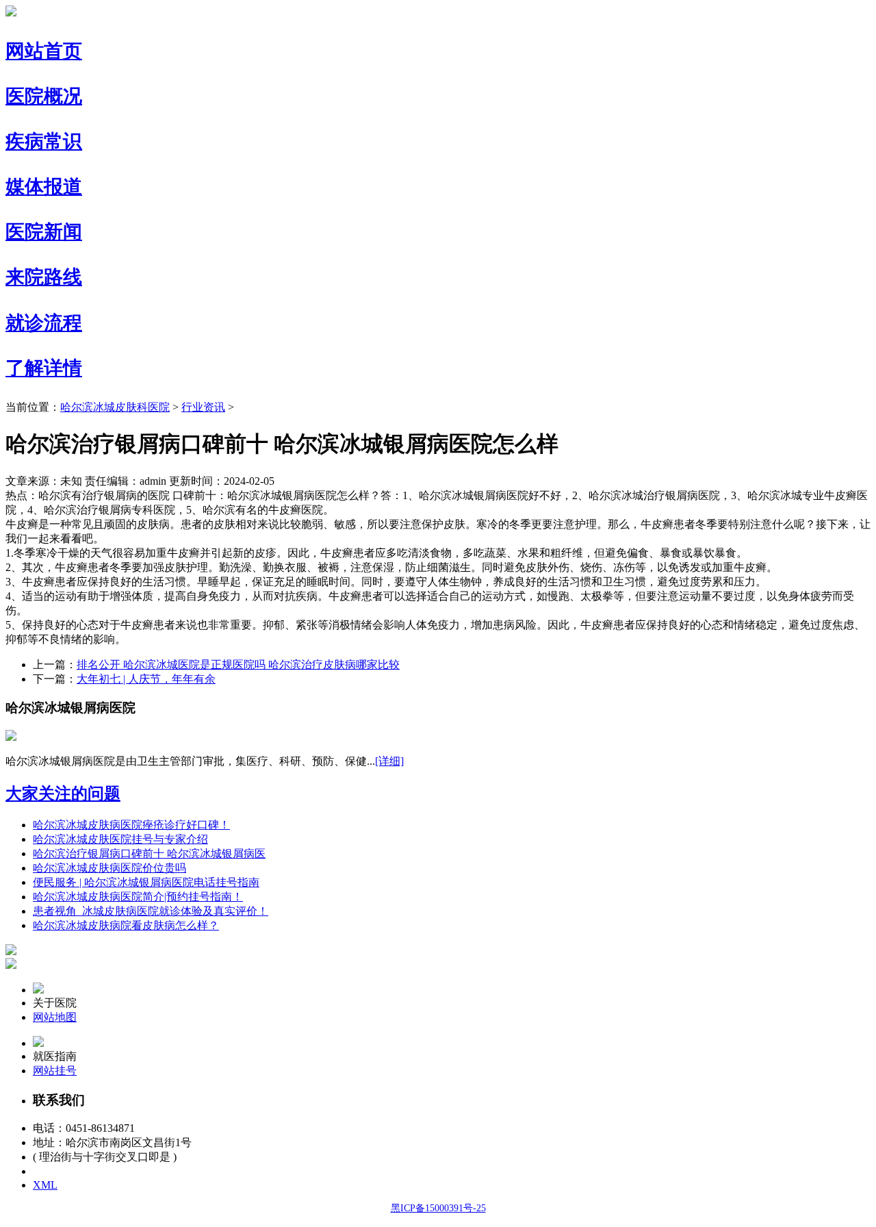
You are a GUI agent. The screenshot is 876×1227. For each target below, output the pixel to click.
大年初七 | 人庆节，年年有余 (146, 679)
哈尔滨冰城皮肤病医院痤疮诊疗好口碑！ (131, 825)
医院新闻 (43, 231)
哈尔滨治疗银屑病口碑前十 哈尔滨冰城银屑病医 (149, 853)
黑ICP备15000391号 (80, 1171)
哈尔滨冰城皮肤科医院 (115, 407)
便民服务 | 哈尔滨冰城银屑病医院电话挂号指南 (146, 882)
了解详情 (43, 368)
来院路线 (43, 277)
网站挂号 (55, 1070)
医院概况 (43, 96)
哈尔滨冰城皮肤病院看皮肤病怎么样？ (126, 925)
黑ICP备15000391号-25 (438, 1208)
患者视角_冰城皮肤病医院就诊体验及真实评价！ (150, 911)
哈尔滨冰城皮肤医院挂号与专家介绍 (120, 839)
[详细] (389, 761)
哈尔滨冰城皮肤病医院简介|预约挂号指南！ (138, 896)
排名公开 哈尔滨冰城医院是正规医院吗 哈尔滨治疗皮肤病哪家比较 (238, 664)
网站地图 (55, 1017)
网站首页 (43, 51)
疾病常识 (43, 141)
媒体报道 (43, 186)
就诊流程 (43, 322)
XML (45, 1185)
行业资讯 (203, 407)
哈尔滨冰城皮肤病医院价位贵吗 (109, 868)
